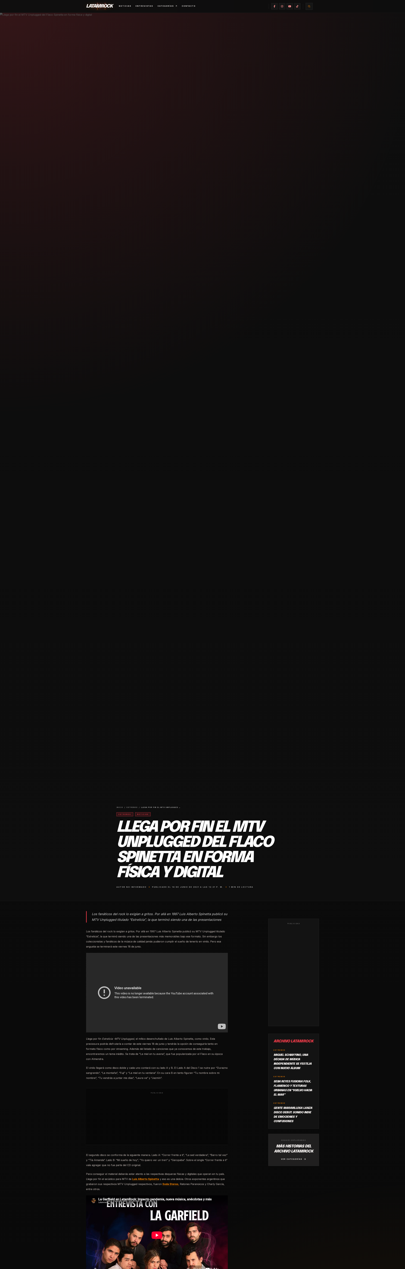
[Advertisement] (157, 1119)
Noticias (125, 6)
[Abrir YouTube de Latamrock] (290, 6)
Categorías (166, 6)
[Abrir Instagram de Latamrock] (282, 6)
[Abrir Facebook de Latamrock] (274, 6)
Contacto (189, 6)
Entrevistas (144, 6)
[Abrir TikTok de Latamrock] (297, 6)
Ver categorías (291, 1159)
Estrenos (132, 807)
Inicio (119, 807)
